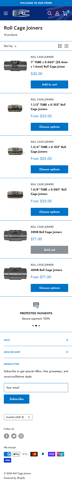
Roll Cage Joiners (42, 57)
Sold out (49, 250)
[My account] (57, 13)
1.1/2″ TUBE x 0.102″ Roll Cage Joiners (48, 107)
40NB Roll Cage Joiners (46, 270)
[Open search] (50, 13)
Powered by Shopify (14, 478)
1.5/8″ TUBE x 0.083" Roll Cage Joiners (48, 191)
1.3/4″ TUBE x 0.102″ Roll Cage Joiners (48, 149)
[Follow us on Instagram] (21, 436)
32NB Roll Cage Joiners (46, 232)
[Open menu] (6, 13)
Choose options (49, 127)
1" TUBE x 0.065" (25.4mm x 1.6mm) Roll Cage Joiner (49, 64)
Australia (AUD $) (15, 417)
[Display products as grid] (66, 46)
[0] (65, 13)
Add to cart (49, 84)
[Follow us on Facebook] (6, 436)
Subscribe (17, 399)
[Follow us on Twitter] (14, 436)
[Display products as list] (60, 46)
